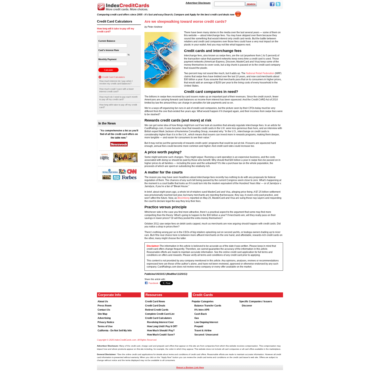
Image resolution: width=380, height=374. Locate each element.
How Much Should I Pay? (161, 330)
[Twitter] (278, 6)
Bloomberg (183, 198)
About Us (103, 301)
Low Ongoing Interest (206, 322)
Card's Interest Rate (108, 50)
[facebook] (272, 6)
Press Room (105, 305)
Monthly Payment (107, 59)
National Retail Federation (260, 73)
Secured (199, 334)
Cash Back (200, 314)
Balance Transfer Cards (207, 305)
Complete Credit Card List (159, 314)
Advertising (104, 318)
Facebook (153, 283)
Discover (247, 305)
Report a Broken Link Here (190, 367)
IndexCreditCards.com (123, 7)
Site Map (102, 314)
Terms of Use (105, 326)
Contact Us (104, 309)
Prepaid (198, 326)
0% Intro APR (201, 309)
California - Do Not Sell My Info (115, 330)
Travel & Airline (203, 330)
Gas (196, 318)
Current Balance (106, 41)
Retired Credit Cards (156, 309)
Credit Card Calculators (113, 77)
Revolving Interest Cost (160, 322)
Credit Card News (155, 301)
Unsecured (212, 334)
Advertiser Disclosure (198, 3)
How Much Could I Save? (161, 334)
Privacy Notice (106, 322)
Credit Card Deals (155, 305)
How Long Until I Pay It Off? (162, 326)
